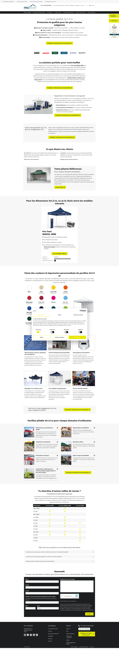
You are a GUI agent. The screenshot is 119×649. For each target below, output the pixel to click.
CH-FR (91, 5)
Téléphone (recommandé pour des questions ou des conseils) (40, 596)
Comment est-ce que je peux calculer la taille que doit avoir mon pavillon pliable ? (47, 552)
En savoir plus (59, 187)
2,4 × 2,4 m (36, 514)
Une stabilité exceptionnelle (57, 388)
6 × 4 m (35, 538)
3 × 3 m (35, 523)
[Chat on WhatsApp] (86, 629)
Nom (27, 579)
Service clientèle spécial (80, 388)
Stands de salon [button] (91, 12)
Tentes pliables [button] (27, 12)
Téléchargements (70, 633)
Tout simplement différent (58, 5)
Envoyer (89, 614)
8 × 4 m (35, 540)
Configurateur (57, 12)
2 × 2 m (35, 511)
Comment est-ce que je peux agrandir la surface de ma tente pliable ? (44, 556)
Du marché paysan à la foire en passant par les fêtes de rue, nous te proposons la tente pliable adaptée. (84, 446)
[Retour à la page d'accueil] (30, 7)
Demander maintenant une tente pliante (67, 115)
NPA (26, 606)
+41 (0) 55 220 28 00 (46, 5)
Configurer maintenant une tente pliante (58, 43)
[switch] (52, 332)
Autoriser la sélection (59, 337)
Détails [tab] (59, 314)
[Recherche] (86, 5)
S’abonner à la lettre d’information (86, 634)
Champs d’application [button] (68, 12)
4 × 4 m (35, 529)
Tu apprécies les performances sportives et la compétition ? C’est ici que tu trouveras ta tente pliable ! (84, 459)
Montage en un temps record (33, 388)
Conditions (92, 646)
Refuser (41, 337)
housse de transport (49, 247)
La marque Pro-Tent (53, 628)
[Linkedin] (34, 635)
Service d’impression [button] (81, 12)
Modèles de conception (69, 636)
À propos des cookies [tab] (78, 314)
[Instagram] (31, 635)
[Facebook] (28, 635)
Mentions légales (74, 646)
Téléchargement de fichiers (70, 643)
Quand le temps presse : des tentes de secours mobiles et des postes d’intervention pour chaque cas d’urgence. (47, 459)
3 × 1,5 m (36, 517)
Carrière (50, 631)
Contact (82, 5)
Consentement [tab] (41, 314)
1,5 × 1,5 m (36, 508)
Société (27, 585)
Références (72, 5)
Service (68, 628)
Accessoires (50, 12)
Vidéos (67, 640)
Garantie (50, 638)
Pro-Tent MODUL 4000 (77, 65)
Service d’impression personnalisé (59, 352)
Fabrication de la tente (53, 633)
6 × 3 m (35, 535)
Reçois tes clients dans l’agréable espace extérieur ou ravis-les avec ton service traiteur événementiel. (83, 432)
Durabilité (67, 5)
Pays (38, 606)
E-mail (27, 591)
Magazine (78, 5)
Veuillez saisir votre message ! (67, 579)
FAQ (67, 631)
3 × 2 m (35, 520)
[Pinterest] (37, 635)
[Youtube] (25, 635)
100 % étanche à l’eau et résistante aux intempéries (35, 353)
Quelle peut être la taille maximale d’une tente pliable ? (40, 561)
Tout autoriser (77, 337)
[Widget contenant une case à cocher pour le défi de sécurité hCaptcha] (69, 596)
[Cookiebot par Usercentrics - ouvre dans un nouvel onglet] (80, 311)
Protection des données (83, 646)
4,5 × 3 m (36, 532)
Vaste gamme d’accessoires (81, 352)
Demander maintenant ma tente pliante (77, 472)
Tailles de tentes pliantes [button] (39, 12)
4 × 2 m (35, 526)
